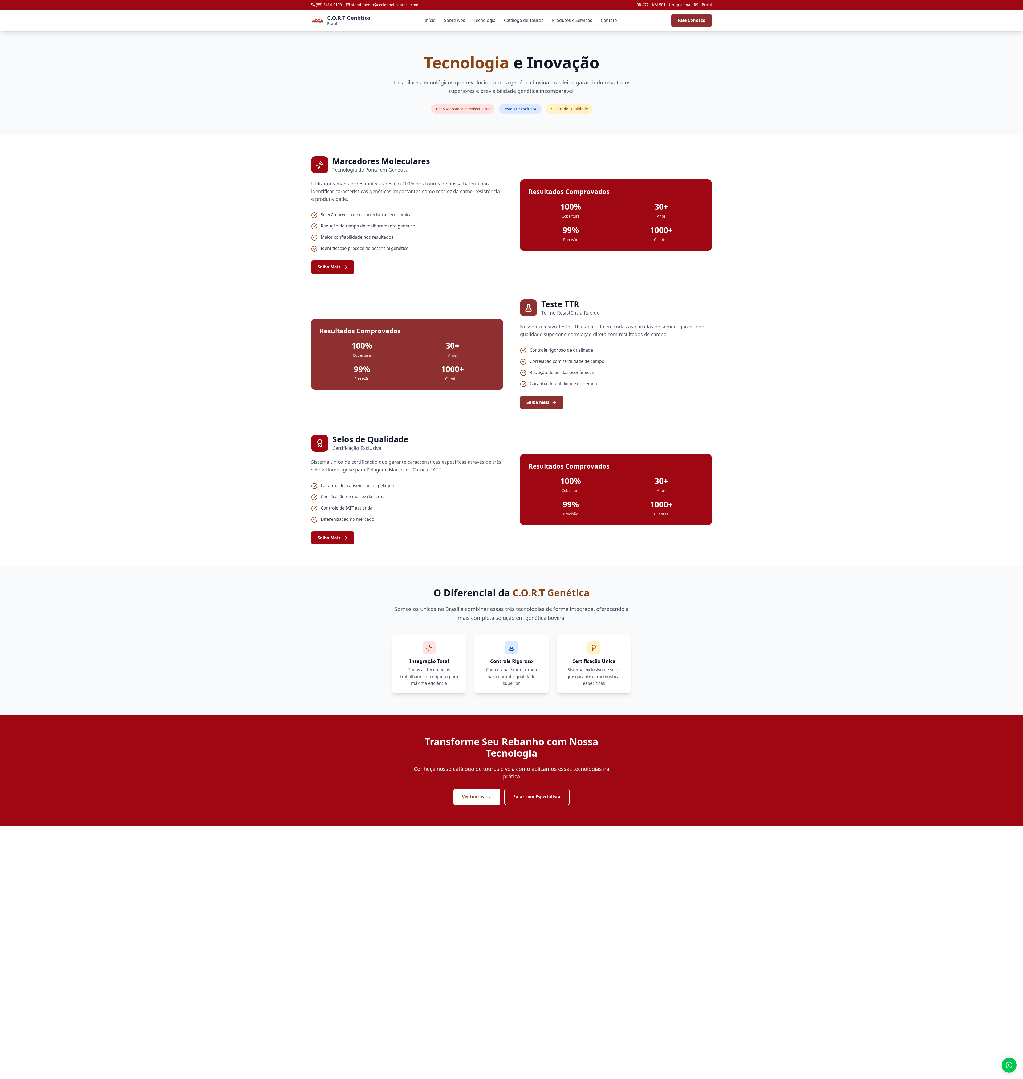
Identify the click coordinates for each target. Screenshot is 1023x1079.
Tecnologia (485, 20)
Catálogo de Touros (523, 20)
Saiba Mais (329, 267)
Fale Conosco (691, 20)
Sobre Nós (454, 20)
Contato (609, 20)
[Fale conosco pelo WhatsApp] (1009, 1065)
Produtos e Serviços (572, 20)
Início (430, 20)
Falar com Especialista (537, 797)
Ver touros (473, 797)
